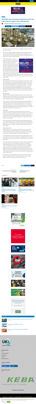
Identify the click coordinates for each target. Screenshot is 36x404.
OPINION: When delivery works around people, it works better (9, 206)
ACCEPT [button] (9, 401)
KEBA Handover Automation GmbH (18, 390)
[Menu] (2, 4)
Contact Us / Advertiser (5, 353)
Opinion (3, 16)
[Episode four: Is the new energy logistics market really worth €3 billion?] (4, 330)
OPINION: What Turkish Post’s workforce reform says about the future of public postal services (26, 190)
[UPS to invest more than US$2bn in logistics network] (4, 325)
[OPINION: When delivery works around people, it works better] (9, 198)
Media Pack (3, 356)
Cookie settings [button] (3, 401)
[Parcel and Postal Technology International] (18, 3)
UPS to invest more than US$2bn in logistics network (15, 324)
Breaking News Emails (5, 358)
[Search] (33, 4)
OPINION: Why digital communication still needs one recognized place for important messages (9, 190)
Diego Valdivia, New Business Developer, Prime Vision (12, 23)
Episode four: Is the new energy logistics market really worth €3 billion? (18, 329)
